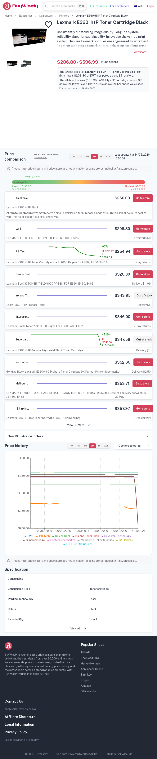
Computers (46, 15)
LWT (18, 228)
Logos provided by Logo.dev (22, 739)
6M (94, 156)
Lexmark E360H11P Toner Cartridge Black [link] (102, 15)
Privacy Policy (16, 732)
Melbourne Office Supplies (23, 383)
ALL (108, 156)
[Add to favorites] (48, 24)
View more (139, 52)
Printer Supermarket (23, 362)
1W (73, 156)
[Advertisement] (78, 121)
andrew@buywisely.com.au (21, 709)
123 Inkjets (22, 408)
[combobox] (65, 6)
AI (83, 6)
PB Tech (21, 251)
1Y (101, 156)
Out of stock (144, 295)
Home (8, 15)
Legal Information (19, 724)
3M (87, 156)
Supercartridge (23, 339)
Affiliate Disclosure (20, 717)
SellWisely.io (124, 754)
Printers (64, 15)
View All (75, 628)
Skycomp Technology (23, 316)
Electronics (25, 15)
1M (80, 156)
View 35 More (75, 425)
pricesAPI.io (40, 157)
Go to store (143, 198)
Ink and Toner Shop (23, 295)
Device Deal (23, 274)
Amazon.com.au (23, 198)
